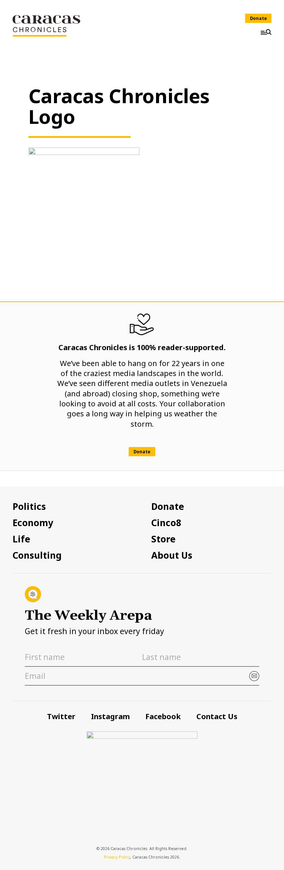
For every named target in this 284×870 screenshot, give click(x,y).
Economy (33, 522)
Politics (29, 506)
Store (163, 539)
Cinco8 (166, 522)
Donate (258, 18)
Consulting (37, 555)
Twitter (61, 716)
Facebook (163, 716)
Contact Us (216, 716)
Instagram (110, 716)
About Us (171, 555)
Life (21, 539)
